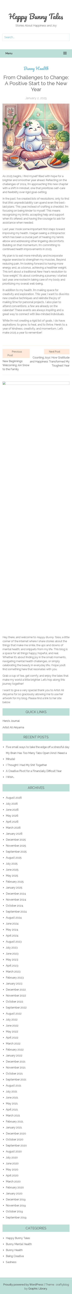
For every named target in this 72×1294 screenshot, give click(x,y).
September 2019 (16, 1217)
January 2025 (14, 887)
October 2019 (14, 1211)
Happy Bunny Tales (36, 16)
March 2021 (13, 1115)
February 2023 (15, 977)
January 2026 (14, 833)
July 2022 (12, 1019)
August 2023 (14, 941)
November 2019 (16, 1205)
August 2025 (14, 857)
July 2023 (12, 947)
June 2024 (12, 923)
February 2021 (14, 1121)
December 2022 (16, 989)
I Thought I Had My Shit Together (26, 765)
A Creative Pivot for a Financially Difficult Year (34, 771)
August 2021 (13, 1085)
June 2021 (12, 1097)
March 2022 (13, 1043)
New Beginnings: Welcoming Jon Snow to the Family (16, 365)
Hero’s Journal (11, 720)
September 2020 (16, 1145)
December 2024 (16, 893)
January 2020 (14, 1193)
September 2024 (16, 911)
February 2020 (15, 1187)
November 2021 (16, 1067)
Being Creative (15, 1256)
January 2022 (14, 1055)
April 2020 (12, 1175)
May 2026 (12, 815)
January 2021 (14, 1127)
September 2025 (16, 851)
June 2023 (12, 953)
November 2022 (16, 995)
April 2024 (12, 935)
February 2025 (15, 881)
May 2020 (12, 1169)
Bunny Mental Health (19, 1244)
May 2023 (12, 959)
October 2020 (14, 1139)
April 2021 (12, 1109)
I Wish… (10, 777)
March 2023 (13, 971)
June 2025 (12, 869)
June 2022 (12, 1025)
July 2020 (12, 1157)
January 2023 (14, 983)
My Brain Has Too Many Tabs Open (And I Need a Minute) (36, 756)
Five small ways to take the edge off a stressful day (37, 747)
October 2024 (14, 905)
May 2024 (12, 929)
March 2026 (13, 827)
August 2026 (14, 797)
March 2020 (13, 1181)
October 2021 (14, 1073)
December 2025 (16, 839)
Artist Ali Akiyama (13, 727)
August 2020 (14, 1151)
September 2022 (16, 1007)
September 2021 (16, 1079)
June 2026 (12, 809)
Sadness (11, 1262)
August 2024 (14, 917)
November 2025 (16, 845)
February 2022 (15, 1049)
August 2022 (14, 1013)
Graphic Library (37, 1288)
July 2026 (12, 803)
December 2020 (16, 1133)
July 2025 (12, 863)
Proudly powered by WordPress (23, 1284)
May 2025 (12, 875)
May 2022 (12, 1031)
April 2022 (12, 1037)
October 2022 (14, 1001)
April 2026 (12, 821)
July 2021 (11, 1091)
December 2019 (16, 1199)
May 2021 (12, 1103)
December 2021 (15, 1061)
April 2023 (12, 965)
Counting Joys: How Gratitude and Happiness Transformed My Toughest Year (49, 361)
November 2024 (16, 899)
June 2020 (12, 1163)
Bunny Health (36, 68)
